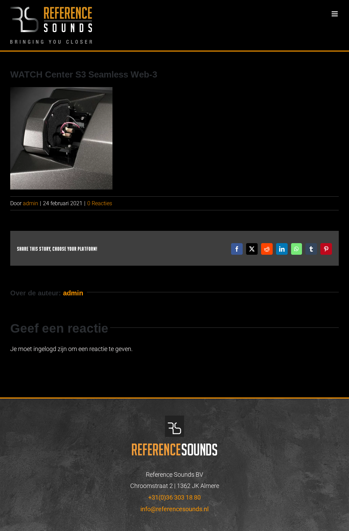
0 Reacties (99, 203)
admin (30, 203)
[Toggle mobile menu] (335, 13)
